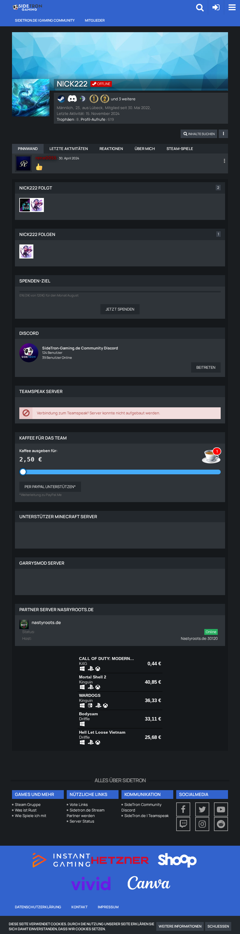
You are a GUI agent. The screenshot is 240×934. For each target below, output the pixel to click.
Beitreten (205, 367)
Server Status (82, 821)
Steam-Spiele (180, 148)
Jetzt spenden (120, 309)
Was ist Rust (26, 810)
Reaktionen (111, 148)
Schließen (218, 926)
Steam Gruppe (28, 804)
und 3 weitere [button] (123, 98)
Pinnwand (28, 148)
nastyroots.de (46, 622)
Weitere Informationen (180, 926)
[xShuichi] (37, 205)
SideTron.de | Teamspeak (146, 815)
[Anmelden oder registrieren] (216, 7)
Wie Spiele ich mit (30, 815)
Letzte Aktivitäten (68, 148)
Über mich (145, 148)
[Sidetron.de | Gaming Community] (28, 7)
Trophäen (65, 119)
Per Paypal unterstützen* (50, 486)
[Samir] (26, 205)
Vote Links (79, 804)
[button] (232, 7)
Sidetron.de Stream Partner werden (85, 812)
